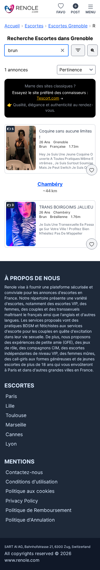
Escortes (34, 25)
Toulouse (16, 415)
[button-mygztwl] (91, 243)
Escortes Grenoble (68, 25)
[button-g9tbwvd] (92, 50)
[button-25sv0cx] (91, 169)
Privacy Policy (22, 501)
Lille (10, 406)
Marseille (16, 425)
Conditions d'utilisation (32, 482)
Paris (11, 396)
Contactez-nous (24, 472)
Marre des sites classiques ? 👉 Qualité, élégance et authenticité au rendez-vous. (50, 98)
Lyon (11, 444)
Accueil (12, 25)
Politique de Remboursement (38, 510)
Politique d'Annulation (30, 520)
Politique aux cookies (30, 491)
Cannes (14, 434)
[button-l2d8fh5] (78, 50)
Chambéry (50, 184)
